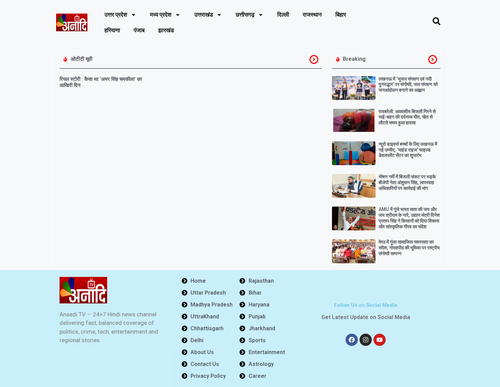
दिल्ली (283, 14)
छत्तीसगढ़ (245, 14)
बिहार (340, 14)
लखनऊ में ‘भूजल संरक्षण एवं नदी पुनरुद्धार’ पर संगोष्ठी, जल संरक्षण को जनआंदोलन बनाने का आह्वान (408, 84)
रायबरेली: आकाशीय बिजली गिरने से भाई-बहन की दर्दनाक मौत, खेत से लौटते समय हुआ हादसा (407, 117)
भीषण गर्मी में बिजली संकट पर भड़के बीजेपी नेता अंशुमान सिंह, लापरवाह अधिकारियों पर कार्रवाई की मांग (407, 182)
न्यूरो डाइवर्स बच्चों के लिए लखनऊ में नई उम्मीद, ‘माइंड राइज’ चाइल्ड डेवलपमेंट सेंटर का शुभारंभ (408, 149)
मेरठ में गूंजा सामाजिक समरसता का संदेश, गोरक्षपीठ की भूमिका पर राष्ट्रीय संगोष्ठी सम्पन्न (409, 247)
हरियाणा (112, 30)
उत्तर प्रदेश (115, 14)
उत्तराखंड (203, 14)
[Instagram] (366, 340)
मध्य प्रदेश (160, 14)
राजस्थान (312, 14)
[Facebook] (352, 340)
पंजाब (139, 30)
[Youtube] (379, 340)
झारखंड (166, 30)
